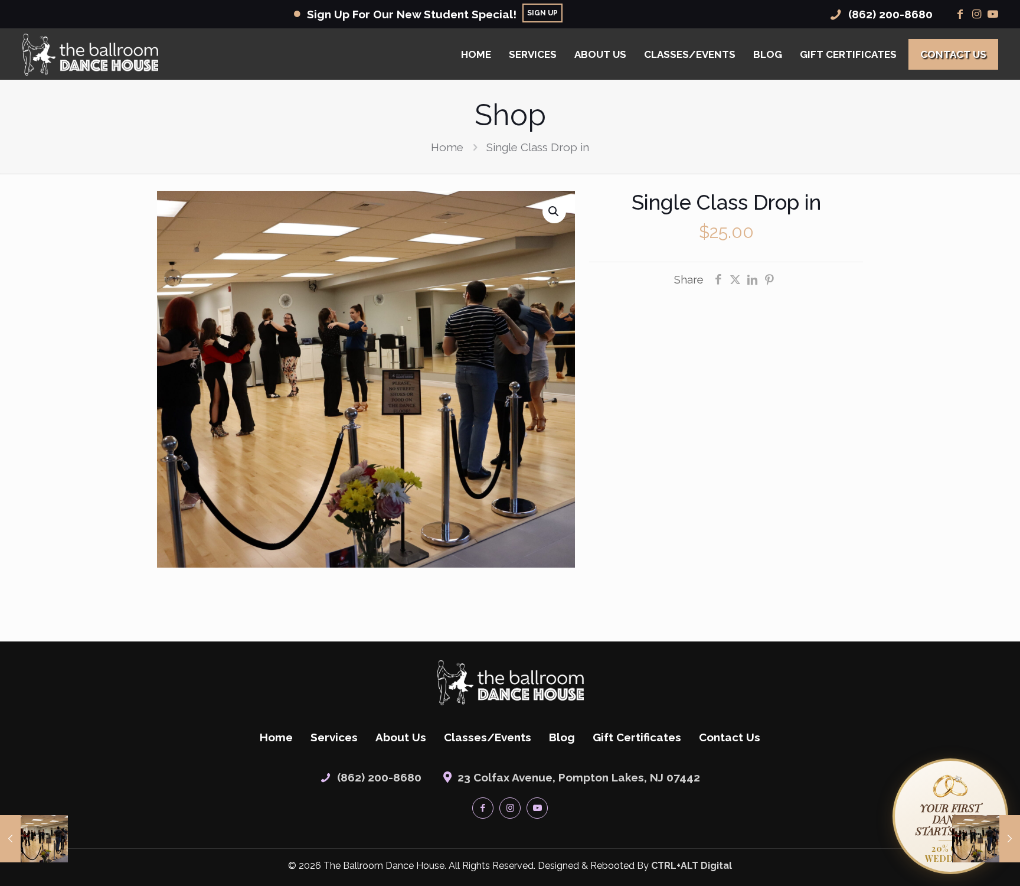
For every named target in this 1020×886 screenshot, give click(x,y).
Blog (562, 737)
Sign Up (542, 13)
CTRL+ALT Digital (691, 865)
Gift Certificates (637, 737)
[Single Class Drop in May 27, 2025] (34, 838)
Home (447, 147)
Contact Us (729, 737)
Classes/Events (487, 737)
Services (334, 737)
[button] (554, 211)
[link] (510, 682)
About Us (400, 737)
